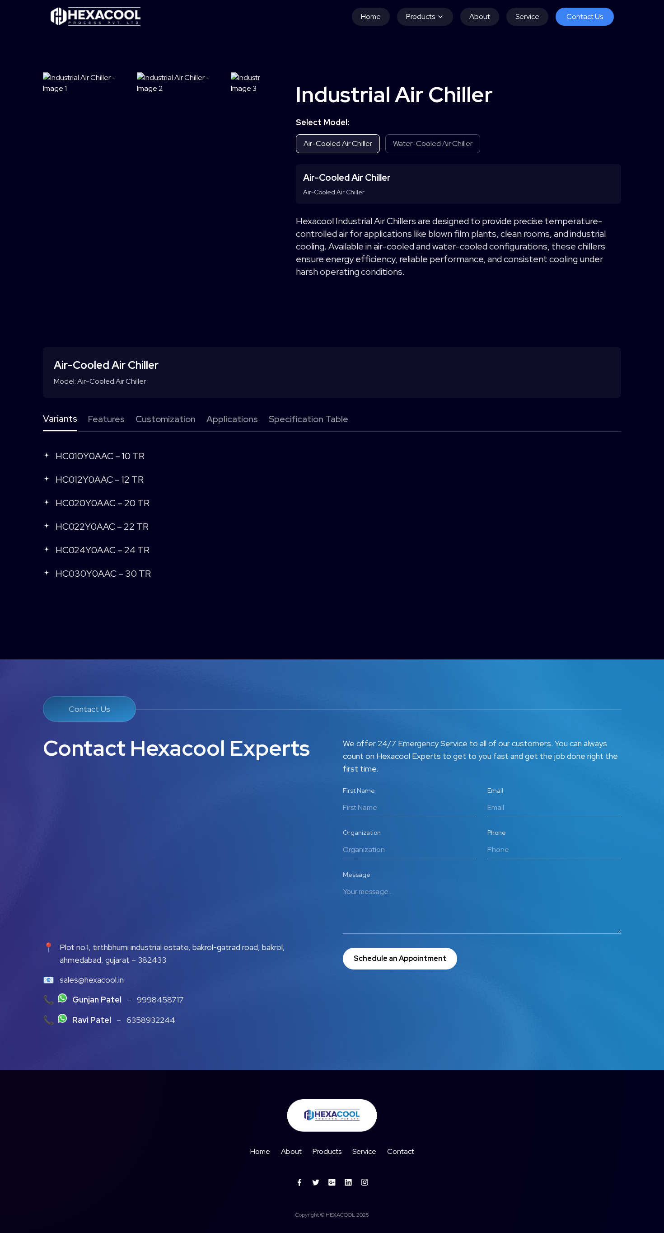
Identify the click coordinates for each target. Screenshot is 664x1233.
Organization (362, 832)
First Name (359, 790)
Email (495, 790)
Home (371, 16)
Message (356, 875)
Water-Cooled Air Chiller (432, 143)
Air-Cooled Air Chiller (338, 143)
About (479, 16)
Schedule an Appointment (400, 958)
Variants (60, 418)
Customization (166, 419)
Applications (232, 419)
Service (527, 16)
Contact (400, 1151)
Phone (496, 832)
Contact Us (584, 16)
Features (106, 419)
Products (420, 16)
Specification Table (308, 419)
